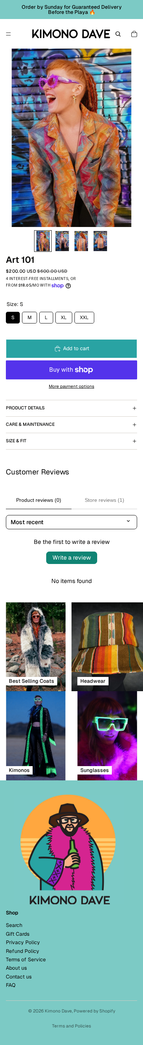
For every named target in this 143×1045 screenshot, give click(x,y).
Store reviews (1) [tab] (104, 500)
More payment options (71, 386)
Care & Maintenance (30, 424)
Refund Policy (22, 951)
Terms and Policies (71, 1026)
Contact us (19, 976)
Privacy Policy (23, 942)
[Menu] (8, 34)
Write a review (71, 557)
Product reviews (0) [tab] (38, 500)
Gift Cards (17, 934)
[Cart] (134, 34)
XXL (84, 316)
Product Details (25, 408)
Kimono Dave (58, 1011)
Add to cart (76, 348)
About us (16, 968)
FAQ (10, 985)
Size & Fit (16, 441)
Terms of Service (26, 959)
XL (64, 316)
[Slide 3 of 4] (81, 241)
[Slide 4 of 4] (100, 241)
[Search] (118, 34)
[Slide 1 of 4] (43, 241)
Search (14, 925)
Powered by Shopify (94, 1011)
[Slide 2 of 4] (62, 241)
